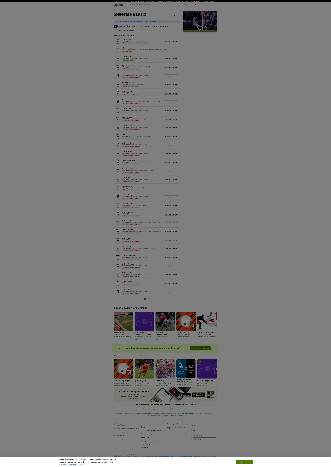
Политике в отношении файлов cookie (70, 464)
